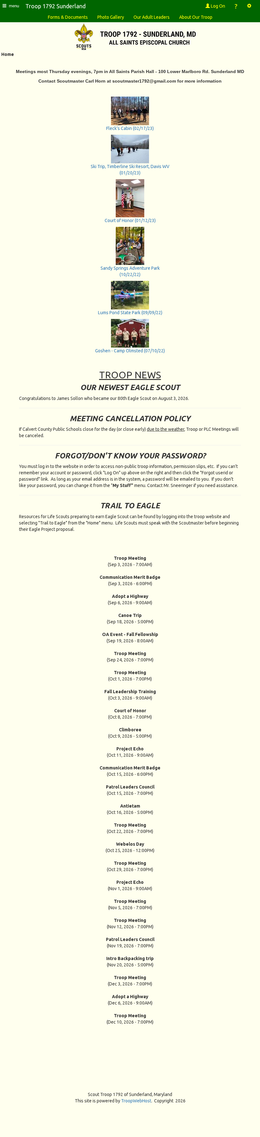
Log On (217, 6)
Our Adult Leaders (151, 17)
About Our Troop (195, 17)
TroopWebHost (136, 1100)
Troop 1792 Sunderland (55, 6)
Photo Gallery (110, 17)
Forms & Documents (68, 17)
